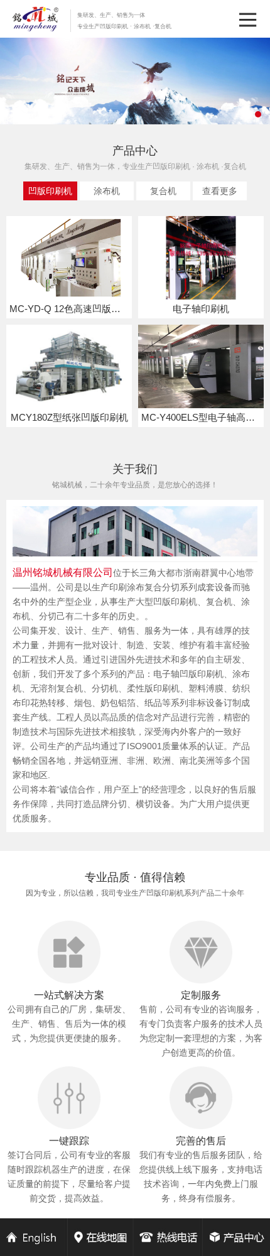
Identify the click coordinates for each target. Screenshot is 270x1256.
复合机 (163, 191)
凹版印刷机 (50, 191)
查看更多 (219, 191)
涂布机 (107, 191)
